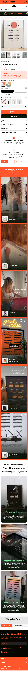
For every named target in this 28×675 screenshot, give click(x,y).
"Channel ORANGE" (13, 361)
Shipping (3, 69)
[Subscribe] (25, 643)
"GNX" (10, 455)
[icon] (21, 179)
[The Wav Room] (14, 6)
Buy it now (14, 116)
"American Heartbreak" (14, 408)
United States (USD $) (5, 666)
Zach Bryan (11, 407)
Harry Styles (12, 218)
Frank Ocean (12, 312)
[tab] (19, 625)
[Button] (26, 88)
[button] (26, 6)
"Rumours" (11, 266)
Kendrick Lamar (13, 454)
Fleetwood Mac (13, 265)
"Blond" (11, 314)
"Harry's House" (13, 219)
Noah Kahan (8, 61)
